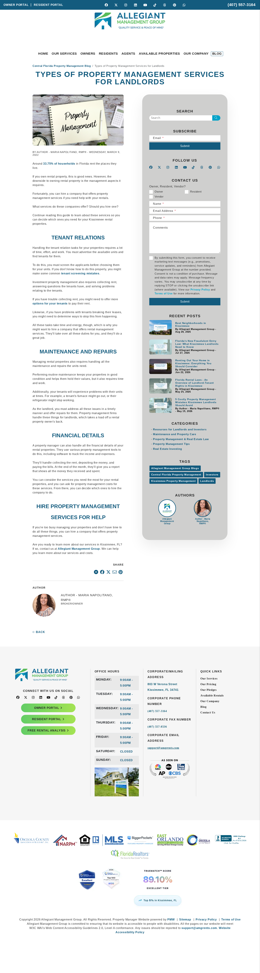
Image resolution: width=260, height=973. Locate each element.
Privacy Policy (200, 289)
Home (43, 53)
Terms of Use (164, 293)
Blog (217, 53)
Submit (185, 145)
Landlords (207, 481)
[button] (106, 5)
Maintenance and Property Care (174, 434)
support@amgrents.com (163, 747)
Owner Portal (16, 4)
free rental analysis (47, 730)
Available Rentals (212, 695)
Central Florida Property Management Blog (62, 65)
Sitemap (185, 919)
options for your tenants (50, 303)
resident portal (46, 719)
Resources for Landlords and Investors (180, 429)
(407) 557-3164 (242, 4)
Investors (212, 474)
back (40, 632)
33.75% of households (59, 163)
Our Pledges (208, 689)
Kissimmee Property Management (173, 481)
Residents (108, 53)
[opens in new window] (96, 572)
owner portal (46, 707)
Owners (87, 53)
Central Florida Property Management (176, 474)
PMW (171, 919)
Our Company (196, 53)
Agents (128, 53)
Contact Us (207, 712)
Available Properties (159, 53)
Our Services (64, 53)
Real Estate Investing (167, 448)
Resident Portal (48, 4)
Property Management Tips (171, 443)
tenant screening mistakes (80, 273)
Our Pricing (208, 684)
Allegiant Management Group (79, 548)
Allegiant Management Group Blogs (175, 468)
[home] (130, 27)
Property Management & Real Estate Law (181, 439)
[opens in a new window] (130, 883)
